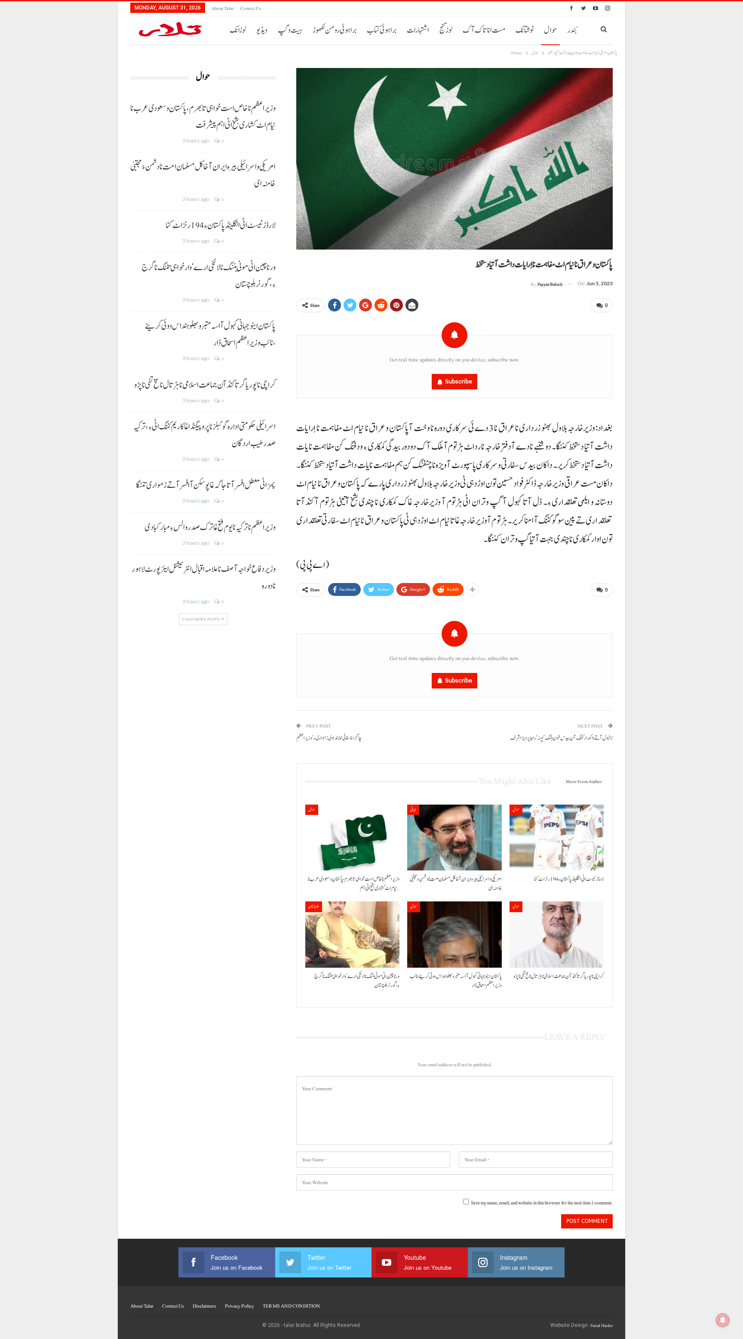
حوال (550, 30)
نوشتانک (525, 30)
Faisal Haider (601, 1325)
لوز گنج (445, 30)
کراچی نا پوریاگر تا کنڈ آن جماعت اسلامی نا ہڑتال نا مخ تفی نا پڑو (205, 385)
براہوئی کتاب (381, 30)
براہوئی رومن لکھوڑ (334, 30)
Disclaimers (204, 1306)
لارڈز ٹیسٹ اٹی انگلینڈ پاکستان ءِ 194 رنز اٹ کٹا (221, 225)
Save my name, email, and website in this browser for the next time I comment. (542, 1203)
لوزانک (238, 30)
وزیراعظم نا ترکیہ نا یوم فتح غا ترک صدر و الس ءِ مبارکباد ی (210, 527)
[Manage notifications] (723, 1320)
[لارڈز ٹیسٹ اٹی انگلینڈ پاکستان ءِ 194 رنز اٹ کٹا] (557, 837)
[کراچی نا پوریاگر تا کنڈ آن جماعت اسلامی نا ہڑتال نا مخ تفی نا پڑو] (557, 934)
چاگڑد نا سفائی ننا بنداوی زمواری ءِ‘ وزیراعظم (329, 738)
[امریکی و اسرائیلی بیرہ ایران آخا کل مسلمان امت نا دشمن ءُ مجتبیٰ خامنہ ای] (454, 837)
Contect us (250, 8)
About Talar (223, 8)
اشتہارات (418, 30)
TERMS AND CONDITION (291, 1306)
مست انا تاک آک (484, 30)
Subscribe (458, 381)
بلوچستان (313, 906)
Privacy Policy (239, 1306)
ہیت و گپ (290, 30)
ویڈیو (261, 30)
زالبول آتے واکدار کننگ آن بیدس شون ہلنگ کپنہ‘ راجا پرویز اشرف (561, 738)
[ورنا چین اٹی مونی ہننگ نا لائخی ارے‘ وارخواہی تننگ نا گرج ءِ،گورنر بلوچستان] (352, 934)
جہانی (413, 809)
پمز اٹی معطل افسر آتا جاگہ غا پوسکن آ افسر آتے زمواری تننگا (206, 485)
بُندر (572, 30)
